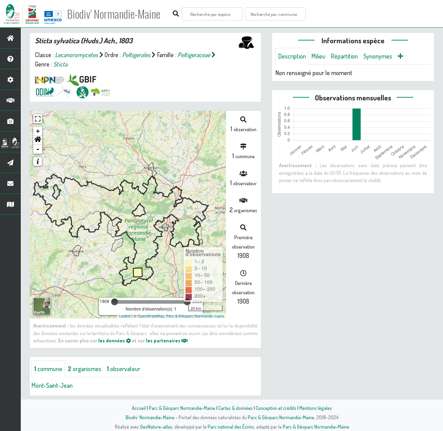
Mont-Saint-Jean (52, 385)
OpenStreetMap (150, 315)
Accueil (139, 408)
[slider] (114, 301)
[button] (37, 140)
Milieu (318, 56)
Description (292, 56)
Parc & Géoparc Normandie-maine (195, 315)
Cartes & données (235, 408)
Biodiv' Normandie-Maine (113, 14)
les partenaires (163, 340)
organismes (84, 368)
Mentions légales (315, 408)
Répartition (344, 56)
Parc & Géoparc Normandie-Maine (182, 408)
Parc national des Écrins (231, 426)
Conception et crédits (276, 408)
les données (112, 340)
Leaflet (124, 315)
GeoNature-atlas (156, 426)
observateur (123, 368)
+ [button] (38, 131)
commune (48, 368)
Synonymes (377, 56)
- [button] (38, 149)
